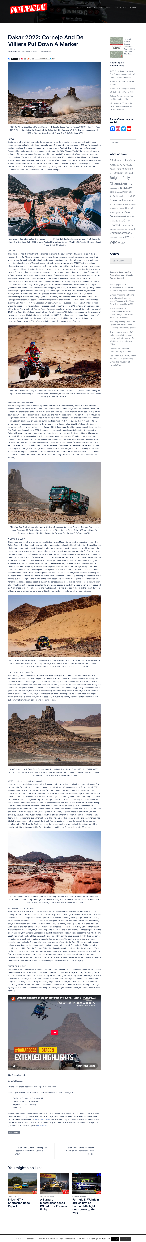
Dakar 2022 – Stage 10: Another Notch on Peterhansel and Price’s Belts (80, 1151)
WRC (114, 243)
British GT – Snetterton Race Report (19, 1203)
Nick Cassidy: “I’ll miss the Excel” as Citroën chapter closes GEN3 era (121, 106)
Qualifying (113, 229)
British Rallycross (116, 192)
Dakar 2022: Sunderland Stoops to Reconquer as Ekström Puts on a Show (31, 1151)
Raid (126, 229)
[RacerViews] (27, 8)
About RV (132, 8)
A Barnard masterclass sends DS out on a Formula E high (53, 1204)
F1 (125, 195)
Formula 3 (120, 204)
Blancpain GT (115, 189)
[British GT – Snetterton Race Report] (22, 1183)
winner (132, 238)
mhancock (15, 51)
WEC (126, 237)
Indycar (116, 212)
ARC (122, 164)
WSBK (121, 242)
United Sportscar (120, 232)
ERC (112, 195)
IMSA (111, 212)
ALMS (112, 165)
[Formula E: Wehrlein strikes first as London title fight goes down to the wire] (86, 1183)
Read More (125, 1239)
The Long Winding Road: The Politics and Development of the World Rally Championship (123, 324)
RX (135, 229)
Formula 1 (116, 200)
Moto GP (121, 216)
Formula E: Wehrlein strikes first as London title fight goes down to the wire (85, 1206)
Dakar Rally (14, 1132)
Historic (129, 208)
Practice (126, 225)
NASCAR (131, 216)
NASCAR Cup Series (116, 221)
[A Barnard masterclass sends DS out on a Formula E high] (54, 1183)
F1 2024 (131, 195)
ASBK (129, 164)
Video (120, 238)
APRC (117, 165)
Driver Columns (120, 8)
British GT (126, 188)
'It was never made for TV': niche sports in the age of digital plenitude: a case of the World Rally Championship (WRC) (123, 338)
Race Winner (120, 229)
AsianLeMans (115, 169)
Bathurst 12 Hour (123, 172)
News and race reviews (103, 8)
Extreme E (119, 196)
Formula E (128, 205)
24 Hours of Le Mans (122, 160)
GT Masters (121, 209)
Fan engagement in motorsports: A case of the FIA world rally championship (122, 287)
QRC (133, 225)
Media (88, 8)
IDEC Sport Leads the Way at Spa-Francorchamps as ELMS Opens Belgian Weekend (122, 74)
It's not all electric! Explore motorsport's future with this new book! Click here (129, 46)
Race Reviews (45, 51)
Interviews (79, 8)
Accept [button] (115, 1239)
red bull (131, 229)
